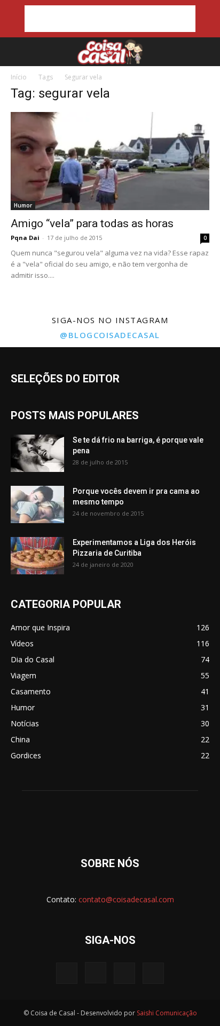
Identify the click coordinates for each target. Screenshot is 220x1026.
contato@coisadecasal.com (126, 899)
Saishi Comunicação (167, 1012)
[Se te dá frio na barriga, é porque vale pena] (37, 453)
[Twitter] (124, 973)
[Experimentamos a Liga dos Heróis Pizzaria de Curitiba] (37, 555)
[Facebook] (66, 973)
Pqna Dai (25, 238)
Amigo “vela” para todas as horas (92, 223)
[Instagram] (95, 972)
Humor (23, 205)
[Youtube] (153, 973)
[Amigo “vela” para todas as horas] (110, 161)
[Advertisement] (110, 18)
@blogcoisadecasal (110, 335)
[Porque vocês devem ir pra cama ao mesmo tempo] (37, 504)
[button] (17, 51)
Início (19, 77)
